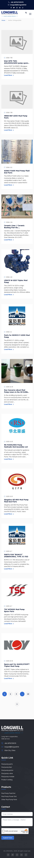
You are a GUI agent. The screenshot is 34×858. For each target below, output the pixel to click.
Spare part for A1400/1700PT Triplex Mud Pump (17, 665)
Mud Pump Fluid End (8, 793)
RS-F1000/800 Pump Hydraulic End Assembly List (16, 446)
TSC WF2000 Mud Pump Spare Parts (14, 610)
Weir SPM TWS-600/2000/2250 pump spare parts (16, 62)
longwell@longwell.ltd (18, 5)
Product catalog (6, 780)
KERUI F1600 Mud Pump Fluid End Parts (16, 172)
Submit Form (7, 838)
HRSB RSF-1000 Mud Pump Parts (15, 117)
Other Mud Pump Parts (9, 799)
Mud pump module (7, 776)
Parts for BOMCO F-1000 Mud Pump (17, 336)
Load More (8, 75)
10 (28, 694)
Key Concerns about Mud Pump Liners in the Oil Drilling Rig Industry (16, 391)
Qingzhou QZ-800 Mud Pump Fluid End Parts (16, 501)
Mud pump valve (7, 773)
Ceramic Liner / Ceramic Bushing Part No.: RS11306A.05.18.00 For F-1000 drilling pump (15, 226)
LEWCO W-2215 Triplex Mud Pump (15, 281)
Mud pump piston (7, 770)
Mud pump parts (7, 764)
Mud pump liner (6, 767)
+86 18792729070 (16, 2)
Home (3, 20)
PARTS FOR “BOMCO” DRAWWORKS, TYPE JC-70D (16, 556)
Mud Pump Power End (8, 796)
